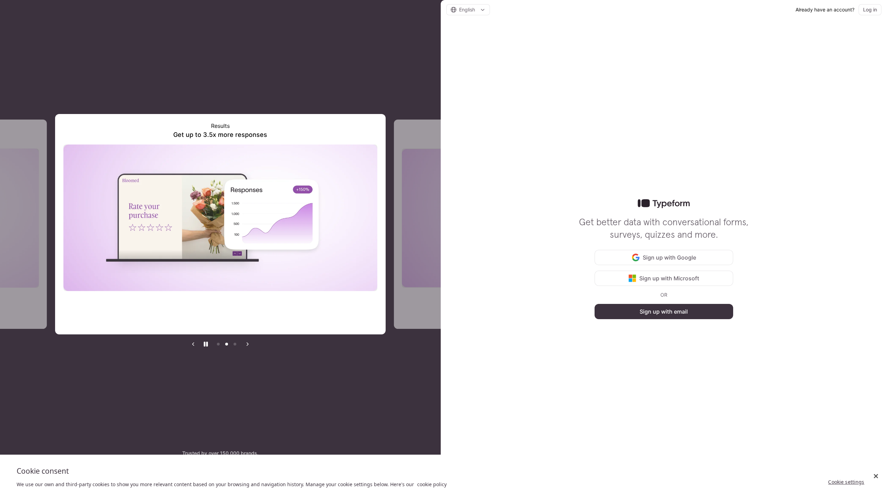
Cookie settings (846, 482)
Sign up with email (664, 311)
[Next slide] (247, 344)
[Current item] (226, 344)
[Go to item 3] (235, 344)
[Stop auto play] (206, 344)
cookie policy (432, 484)
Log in (870, 9)
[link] (664, 203)
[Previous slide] (193, 344)
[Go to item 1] (218, 344)
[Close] (876, 476)
